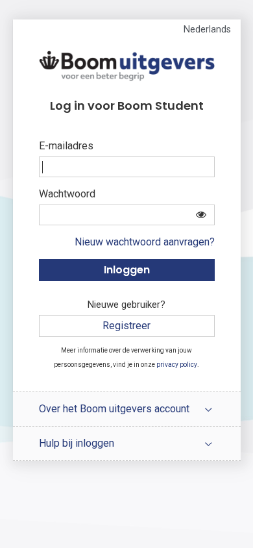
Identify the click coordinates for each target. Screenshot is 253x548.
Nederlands (207, 29)
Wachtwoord (67, 194)
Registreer (126, 325)
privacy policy (176, 364)
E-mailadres (66, 146)
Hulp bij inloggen (76, 443)
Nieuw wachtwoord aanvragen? (145, 242)
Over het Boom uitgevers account (114, 409)
